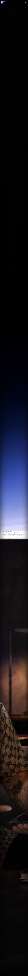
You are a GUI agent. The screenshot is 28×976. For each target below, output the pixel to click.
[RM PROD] (3, 2)
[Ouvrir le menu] (25, 2)
